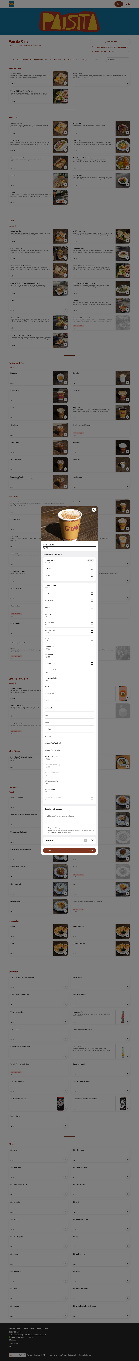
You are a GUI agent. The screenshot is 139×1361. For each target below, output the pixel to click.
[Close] (94, 510)
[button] (69, 523)
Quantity (49, 840)
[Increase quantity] (92, 840)
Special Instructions (53, 809)
